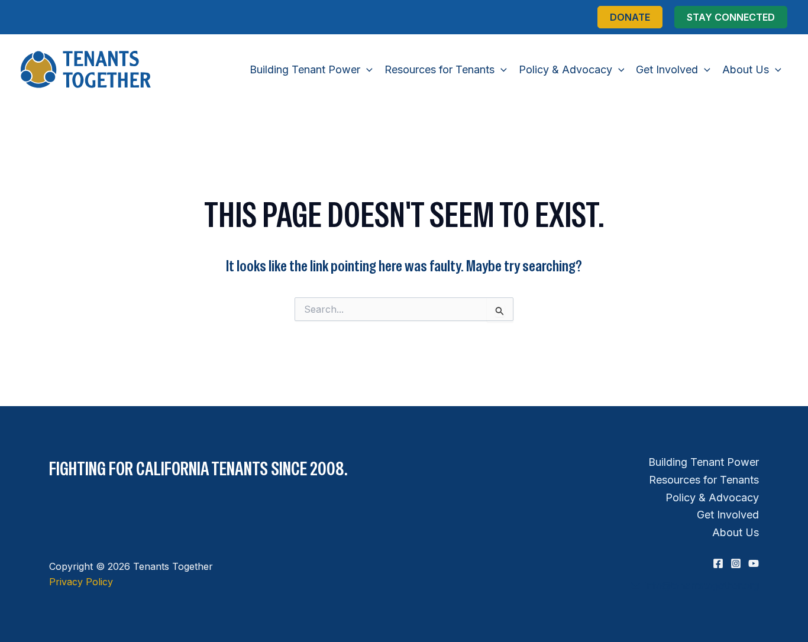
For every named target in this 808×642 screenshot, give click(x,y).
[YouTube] (753, 563)
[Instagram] (736, 563)
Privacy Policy (81, 582)
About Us (735, 532)
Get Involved (728, 514)
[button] (629, 17)
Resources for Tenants (704, 480)
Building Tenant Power (703, 462)
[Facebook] (718, 563)
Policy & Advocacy (712, 497)
